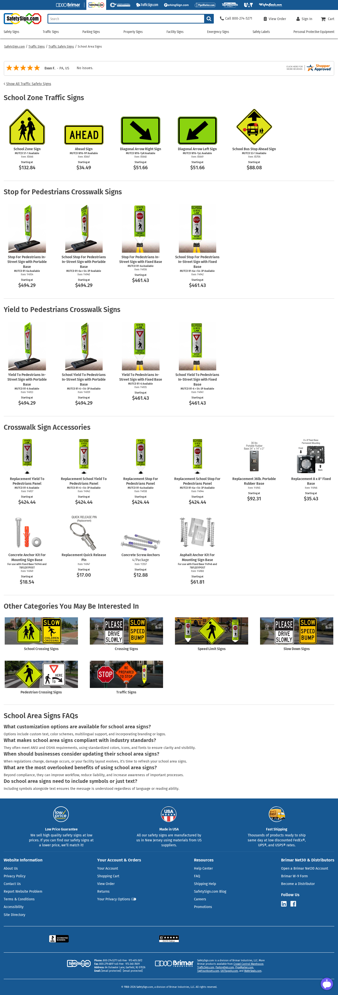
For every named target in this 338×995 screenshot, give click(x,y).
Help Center (203, 868)
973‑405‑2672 (135, 960)
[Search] (209, 19)
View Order (106, 884)
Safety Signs (11, 32)
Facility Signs (175, 32)
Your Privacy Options (113, 899)
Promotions (203, 907)
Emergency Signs (218, 32)
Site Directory (14, 915)
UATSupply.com (229, 970)
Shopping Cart (108, 876)
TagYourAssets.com (208, 970)
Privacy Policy (14, 876)
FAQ (197, 876)
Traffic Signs (36, 46)
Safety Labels (261, 32)
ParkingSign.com (225, 967)
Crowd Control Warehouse (248, 964)
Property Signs (133, 32)
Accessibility (14, 907)
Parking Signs (91, 32)
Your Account (107, 868)
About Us (11, 868)
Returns (103, 891)
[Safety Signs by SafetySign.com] (20, 24)
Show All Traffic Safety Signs (28, 84)
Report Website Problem (23, 891)
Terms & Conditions (19, 899)
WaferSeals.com (253, 970)
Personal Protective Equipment (313, 32)
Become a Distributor (298, 884)
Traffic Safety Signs (61, 46)
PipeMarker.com (244, 967)
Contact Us (12, 884)
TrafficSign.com (205, 967)
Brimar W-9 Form (294, 876)
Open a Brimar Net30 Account (304, 868)
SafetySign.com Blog (210, 891)
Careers (200, 899)
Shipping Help (205, 884)
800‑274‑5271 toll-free (115, 960)
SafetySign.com (14, 46)
